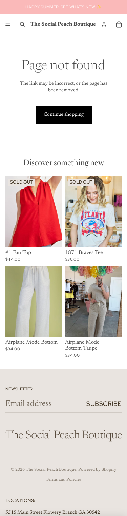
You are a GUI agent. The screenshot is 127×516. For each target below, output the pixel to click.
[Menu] (8, 24)
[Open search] (22, 24)
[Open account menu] (104, 24)
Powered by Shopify (97, 470)
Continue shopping (64, 114)
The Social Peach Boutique (51, 470)
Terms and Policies (63, 480)
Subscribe (104, 404)
